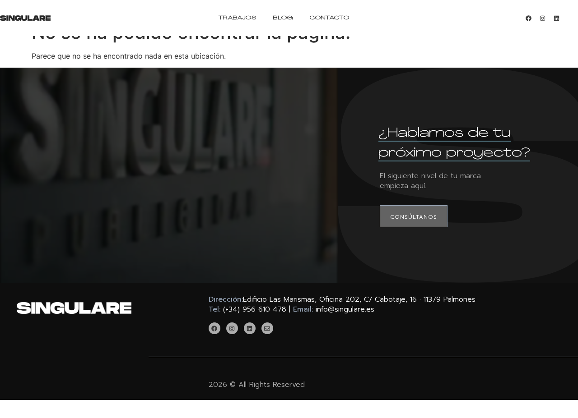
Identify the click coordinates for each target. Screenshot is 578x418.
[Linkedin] (556, 18)
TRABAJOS (238, 18)
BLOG (283, 18)
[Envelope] (267, 328)
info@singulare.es (345, 309)
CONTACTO (330, 18)
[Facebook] (528, 18)
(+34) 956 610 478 (254, 309)
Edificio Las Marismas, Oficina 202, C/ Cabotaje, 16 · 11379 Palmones (359, 299)
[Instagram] (542, 18)
